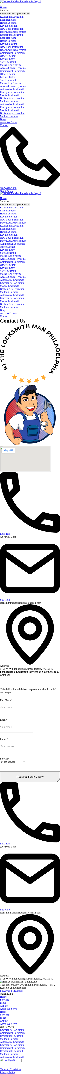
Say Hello (5, 599)
